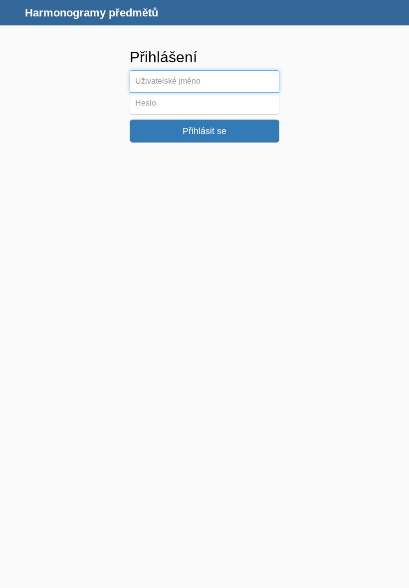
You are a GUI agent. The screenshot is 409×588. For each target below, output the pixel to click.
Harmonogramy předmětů (91, 12)
